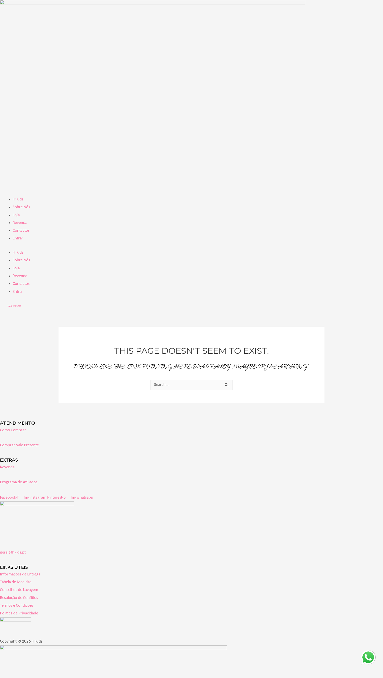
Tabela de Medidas (15, 582)
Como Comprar (13, 430)
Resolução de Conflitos (19, 598)
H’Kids (18, 199)
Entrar (18, 238)
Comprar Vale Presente (19, 445)
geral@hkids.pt (13, 552)
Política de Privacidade (19, 613)
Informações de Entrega (20, 574)
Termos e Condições (16, 606)
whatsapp (368, 654)
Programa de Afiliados (18, 482)
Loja (16, 215)
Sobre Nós (21, 207)
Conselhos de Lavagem (19, 590)
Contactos (21, 231)
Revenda (20, 223)
